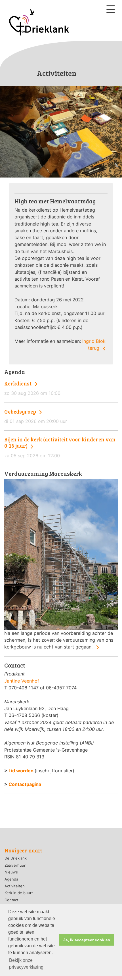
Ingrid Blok (94, 341)
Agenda (11, 879)
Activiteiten (15, 886)
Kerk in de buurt (19, 893)
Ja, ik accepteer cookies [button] (86, 940)
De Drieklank (16, 858)
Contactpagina (25, 784)
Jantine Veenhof (21, 681)
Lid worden (21, 770)
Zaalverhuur (15, 865)
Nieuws (11, 872)
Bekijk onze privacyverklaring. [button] (27, 963)
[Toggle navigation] (110, 9)
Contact (11, 900)
